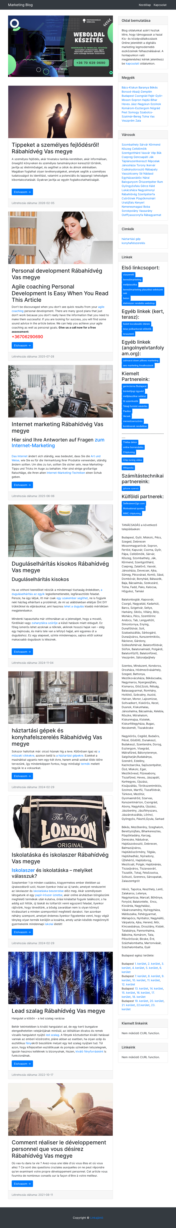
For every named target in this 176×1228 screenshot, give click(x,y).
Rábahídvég (130, 194)
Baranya (144, 87)
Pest (125, 112)
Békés (154, 87)
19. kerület (141, 1001)
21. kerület (128, 1005)
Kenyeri (139, 202)
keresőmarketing (132, 279)
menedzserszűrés (132, 421)
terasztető (128, 333)
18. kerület (139, 996)
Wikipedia (128, 467)
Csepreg (128, 157)
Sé (141, 173)
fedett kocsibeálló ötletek (136, 323)
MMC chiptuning (132, 513)
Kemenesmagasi (132, 206)
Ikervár (150, 165)
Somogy (134, 112)
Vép (154, 153)
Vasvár (146, 153)
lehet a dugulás (74, 606)
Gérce (145, 186)
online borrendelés (133, 447)
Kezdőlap (145, 5)
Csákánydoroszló (133, 169)
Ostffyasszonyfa (133, 215)
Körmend (154, 144)
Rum (160, 181)
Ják (151, 157)
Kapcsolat (160, 5)
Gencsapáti (141, 157)
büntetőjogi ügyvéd (133, 391)
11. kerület (153, 980)
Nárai (146, 177)
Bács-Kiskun (130, 87)
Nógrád (155, 108)
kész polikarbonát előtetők (137, 328)
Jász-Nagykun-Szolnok (146, 104)
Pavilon (127, 411)
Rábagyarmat (152, 215)
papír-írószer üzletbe (48, 895)
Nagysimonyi (146, 190)
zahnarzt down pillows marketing (140, 360)
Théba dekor (130, 442)
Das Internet (20, 456)
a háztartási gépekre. (70, 755)
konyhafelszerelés (133, 243)
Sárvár (144, 144)
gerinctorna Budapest (134, 386)
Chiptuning (129, 452)
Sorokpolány (130, 210)
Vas (152, 116)
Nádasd (148, 173)
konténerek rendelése (135, 426)
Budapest (128, 95)
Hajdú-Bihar (149, 100)
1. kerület (140, 963)
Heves (126, 104)
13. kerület (141, 988)
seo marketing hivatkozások (138, 365)
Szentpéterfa (146, 194)
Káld (152, 186)
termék (85, 763)
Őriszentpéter (148, 181)
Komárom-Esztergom (136, 108)
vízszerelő (128, 274)
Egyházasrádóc (132, 177)
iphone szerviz (131, 488)
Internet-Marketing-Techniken (66, 472)
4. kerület (138, 968)
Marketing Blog (20, 5)
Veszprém (128, 120)
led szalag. (53, 1035)
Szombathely (131, 144)
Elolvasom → (22, 192)
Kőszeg (127, 148)
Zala (138, 120)
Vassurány (145, 210)
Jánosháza (129, 165)
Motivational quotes (133, 508)
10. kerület (139, 980)
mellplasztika (130, 284)
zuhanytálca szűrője (45, 623)
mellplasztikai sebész (134, 396)
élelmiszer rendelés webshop (139, 303)
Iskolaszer (23, 870)
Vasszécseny (130, 173)
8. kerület (154, 976)
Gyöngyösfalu (131, 186)
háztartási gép (131, 239)
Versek (126, 416)
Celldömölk (139, 148)
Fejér (151, 95)
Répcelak (154, 161)
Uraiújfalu (128, 202)
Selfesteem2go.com (134, 503)
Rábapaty (151, 169)
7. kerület (140, 976)
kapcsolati (132, 63)
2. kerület (154, 963)
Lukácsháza (130, 190)
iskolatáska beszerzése (48, 891)
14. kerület (156, 988)
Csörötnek (129, 198)
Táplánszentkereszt (135, 161)
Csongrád (141, 95)
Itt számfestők (130, 401)
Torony (141, 165)
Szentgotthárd (131, 153)
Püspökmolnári (145, 198)
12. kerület (128, 984)
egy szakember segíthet (72, 598)
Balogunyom (130, 181)
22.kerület (143, 1005)
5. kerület (152, 968)
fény (28, 1043)
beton (126, 298)
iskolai (49, 924)
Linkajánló (96, 1217)
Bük (159, 153)
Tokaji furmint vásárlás (135, 406)
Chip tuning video (132, 460)
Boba (146, 206)
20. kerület (157, 1001)
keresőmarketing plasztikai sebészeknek (143, 291)
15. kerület (128, 992)
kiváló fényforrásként (89, 1051)
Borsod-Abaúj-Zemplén (137, 91)
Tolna (146, 116)
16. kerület (143, 992)
